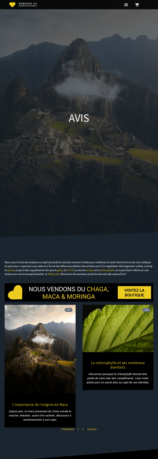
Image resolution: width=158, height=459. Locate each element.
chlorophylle (107, 270)
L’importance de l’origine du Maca (40, 404)
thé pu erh (53, 274)
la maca (90, 270)
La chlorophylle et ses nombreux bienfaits (118, 365)
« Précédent (67, 429)
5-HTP (69, 270)
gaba (59, 270)
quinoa (11, 270)
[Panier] (137, 5)
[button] (126, 5)
